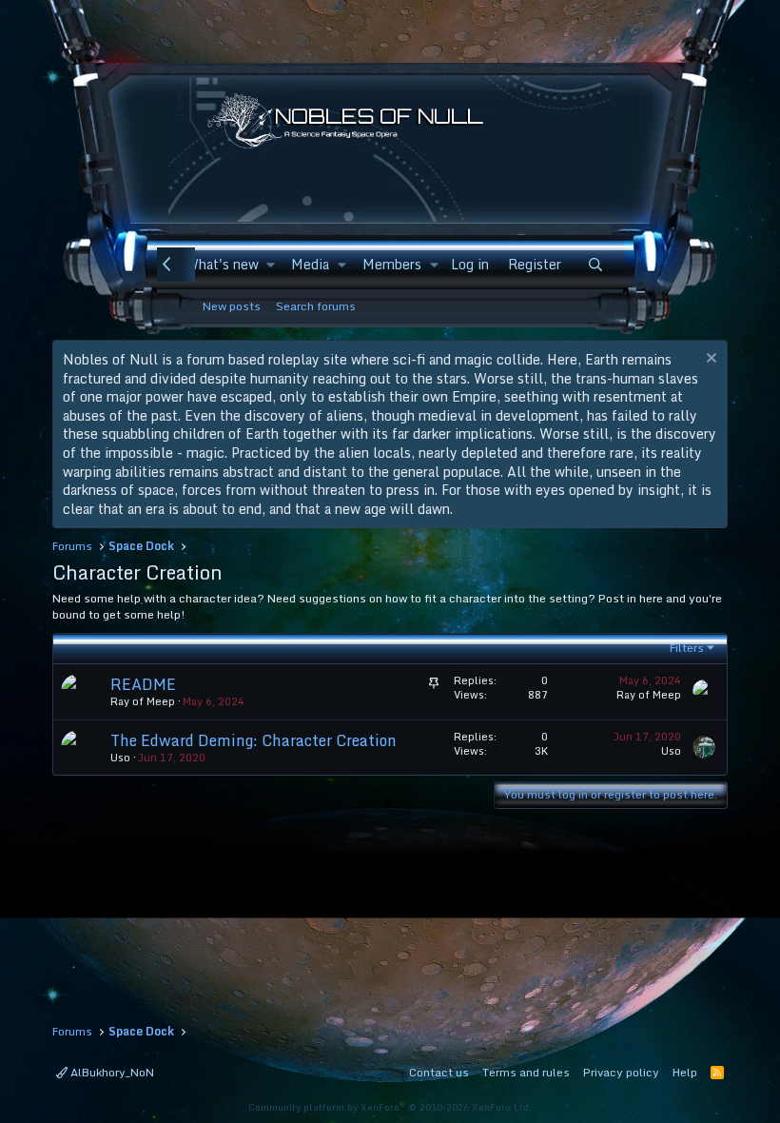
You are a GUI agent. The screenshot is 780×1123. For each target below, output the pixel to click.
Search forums (316, 306)
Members (391, 264)
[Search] (595, 264)
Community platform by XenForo (390, 1106)
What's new (222, 264)
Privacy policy (621, 1072)
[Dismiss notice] (709, 360)
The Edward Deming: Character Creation (253, 740)
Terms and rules (526, 1072)
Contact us (439, 1072)
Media (310, 264)
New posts (232, 306)
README (143, 684)
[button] (271, 264)
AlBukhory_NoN (111, 1072)
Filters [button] (687, 648)
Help (685, 1072)
